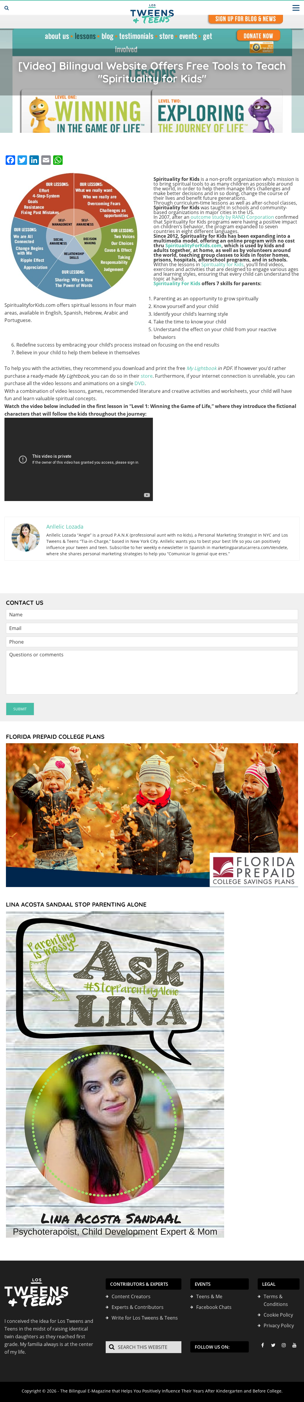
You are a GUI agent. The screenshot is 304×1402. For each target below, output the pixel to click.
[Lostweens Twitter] (273, 1345)
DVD (139, 383)
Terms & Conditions (276, 1300)
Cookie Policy (278, 1315)
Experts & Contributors (138, 1307)
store (147, 376)
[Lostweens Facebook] (262, 1345)
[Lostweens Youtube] (294, 1345)
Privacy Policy (279, 1325)
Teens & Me (209, 1296)
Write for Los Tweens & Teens (145, 1318)
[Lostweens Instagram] (284, 1345)
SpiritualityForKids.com (193, 245)
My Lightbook (201, 368)
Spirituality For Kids (176, 283)
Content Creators (131, 1296)
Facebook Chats (214, 1307)
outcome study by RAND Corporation (232, 217)
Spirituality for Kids (222, 264)
